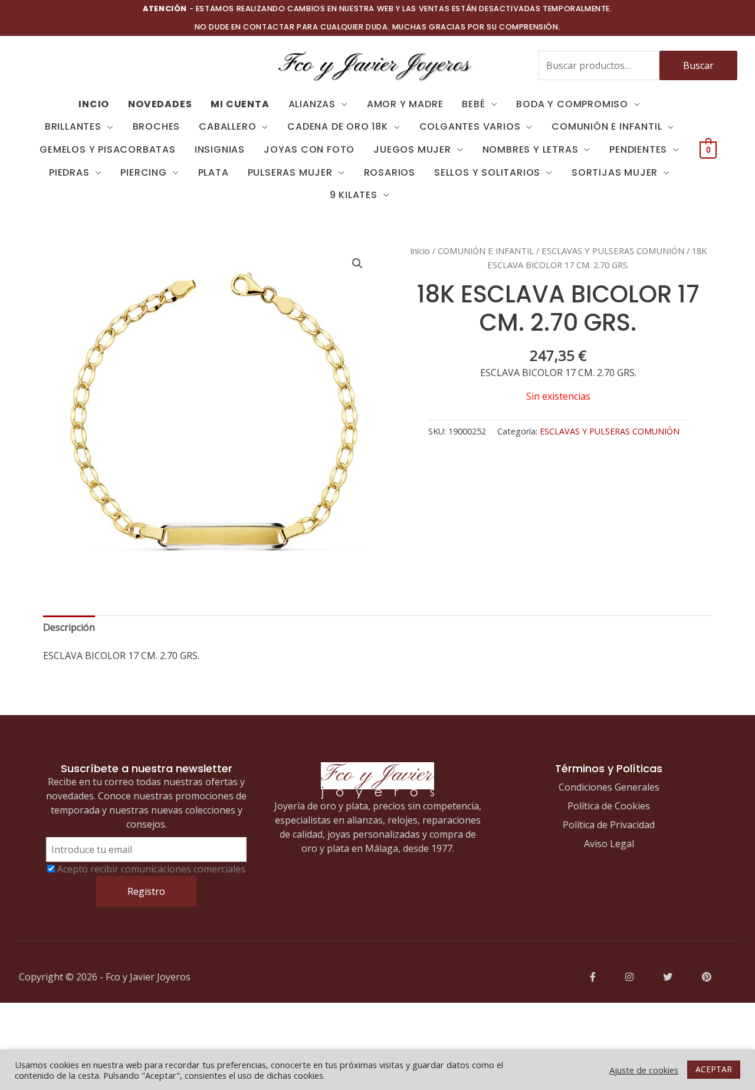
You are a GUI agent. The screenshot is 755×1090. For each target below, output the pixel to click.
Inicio (420, 250)
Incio (93, 104)
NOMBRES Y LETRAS (530, 149)
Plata (213, 172)
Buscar (698, 65)
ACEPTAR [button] (713, 1069)
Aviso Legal (609, 843)
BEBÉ (473, 104)
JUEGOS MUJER (412, 149)
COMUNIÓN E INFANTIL (607, 126)
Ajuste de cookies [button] (643, 1070)
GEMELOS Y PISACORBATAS (108, 149)
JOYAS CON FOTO (309, 149)
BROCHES (156, 126)
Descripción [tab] (69, 627)
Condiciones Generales (609, 787)
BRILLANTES (73, 126)
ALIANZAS (312, 104)
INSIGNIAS (220, 149)
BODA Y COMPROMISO (572, 104)
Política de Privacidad (609, 824)
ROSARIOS (389, 172)
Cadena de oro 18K (337, 126)
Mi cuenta (240, 104)
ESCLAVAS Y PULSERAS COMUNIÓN (612, 250)
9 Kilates (354, 195)
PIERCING (143, 172)
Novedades (160, 104)
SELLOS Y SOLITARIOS (487, 172)
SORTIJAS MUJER (615, 172)
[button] (357, 263)
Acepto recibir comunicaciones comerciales (151, 868)
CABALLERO (227, 126)
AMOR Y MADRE (405, 104)
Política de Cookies (608, 805)
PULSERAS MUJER (290, 172)
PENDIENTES (638, 149)
